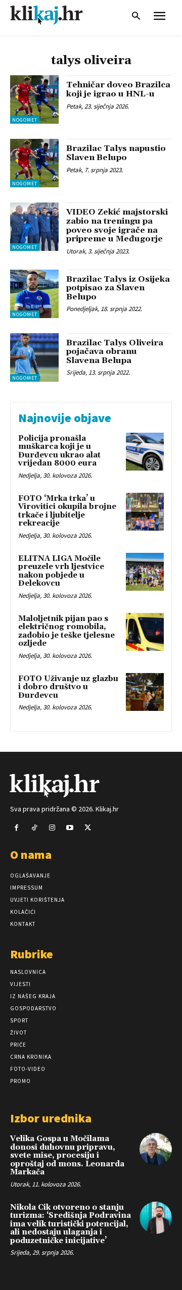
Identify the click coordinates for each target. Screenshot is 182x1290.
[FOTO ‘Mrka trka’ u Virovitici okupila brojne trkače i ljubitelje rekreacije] (145, 512)
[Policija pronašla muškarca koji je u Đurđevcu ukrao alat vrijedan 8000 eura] (145, 452)
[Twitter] (87, 827)
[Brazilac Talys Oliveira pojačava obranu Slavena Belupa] (34, 357)
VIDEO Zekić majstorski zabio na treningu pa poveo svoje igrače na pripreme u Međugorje (117, 225)
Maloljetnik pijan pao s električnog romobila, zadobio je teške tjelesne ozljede (66, 631)
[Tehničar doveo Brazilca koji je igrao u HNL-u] (34, 99)
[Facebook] (16, 827)
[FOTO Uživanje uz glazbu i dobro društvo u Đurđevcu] (145, 692)
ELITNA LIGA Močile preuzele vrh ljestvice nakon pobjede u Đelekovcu (61, 571)
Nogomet (24, 120)
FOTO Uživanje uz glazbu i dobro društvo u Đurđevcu (68, 687)
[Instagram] (52, 827)
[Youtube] (70, 827)
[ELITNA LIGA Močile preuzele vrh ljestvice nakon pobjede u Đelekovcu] (145, 572)
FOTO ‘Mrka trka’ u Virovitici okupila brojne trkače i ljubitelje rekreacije (67, 511)
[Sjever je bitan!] (55, 15)
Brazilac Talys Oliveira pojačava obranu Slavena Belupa (114, 352)
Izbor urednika (51, 1118)
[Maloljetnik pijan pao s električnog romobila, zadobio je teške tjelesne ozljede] (145, 632)
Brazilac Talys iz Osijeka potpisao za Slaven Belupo (118, 288)
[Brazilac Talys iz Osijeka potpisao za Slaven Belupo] (34, 294)
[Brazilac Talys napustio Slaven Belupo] (34, 163)
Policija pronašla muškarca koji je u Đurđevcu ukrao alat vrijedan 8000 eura (59, 451)
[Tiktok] (34, 827)
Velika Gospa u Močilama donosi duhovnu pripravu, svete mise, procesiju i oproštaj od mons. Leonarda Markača (67, 1155)
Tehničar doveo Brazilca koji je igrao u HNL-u (118, 89)
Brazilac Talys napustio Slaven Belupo (116, 153)
